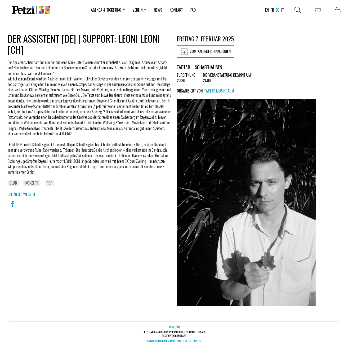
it (282, 10)
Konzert (31, 183)
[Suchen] (298, 10)
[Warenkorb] (318, 10)
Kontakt (176, 10)
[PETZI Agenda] (47, 10)
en (267, 10)
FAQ (193, 10)
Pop (50, 183)
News (158, 10)
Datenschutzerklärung (161, 341)
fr (272, 10)
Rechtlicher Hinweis (189, 341)
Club (13, 183)
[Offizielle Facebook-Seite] (12, 207)
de (277, 10)
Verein (138, 10)
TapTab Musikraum (219, 91)
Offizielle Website (22, 194)
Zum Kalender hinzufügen (210, 51)
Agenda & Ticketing (106, 10)
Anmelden (174, 327)
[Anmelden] (338, 10)
